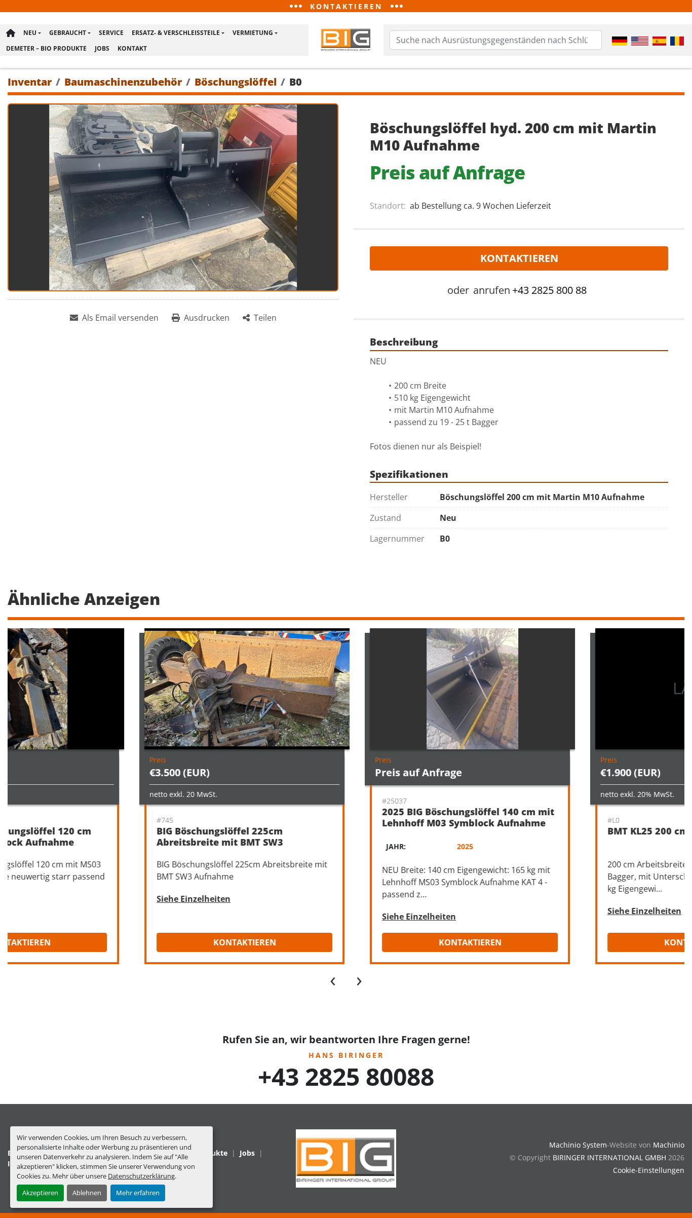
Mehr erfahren (138, 1192)
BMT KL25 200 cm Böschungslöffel (561, 831)
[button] (32, 33)
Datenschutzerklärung (141, 1176)
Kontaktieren (519, 258)
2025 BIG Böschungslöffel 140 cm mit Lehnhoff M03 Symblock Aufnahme (343, 817)
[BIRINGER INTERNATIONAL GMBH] (346, 1157)
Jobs (102, 48)
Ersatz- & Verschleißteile (176, 32)
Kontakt (132, 48)
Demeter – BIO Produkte (46, 48)
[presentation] (333, 979)
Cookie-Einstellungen (648, 1170)
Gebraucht (67, 32)
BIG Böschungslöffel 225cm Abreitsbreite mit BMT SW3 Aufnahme (94, 842)
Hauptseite (10, 33)
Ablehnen (86, 1192)
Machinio (668, 1145)
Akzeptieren (40, 1192)
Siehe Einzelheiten (68, 898)
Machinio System (578, 1145)
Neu (29, 32)
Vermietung (253, 32)
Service (111, 32)
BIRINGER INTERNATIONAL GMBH (609, 1157)
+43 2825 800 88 (549, 290)
